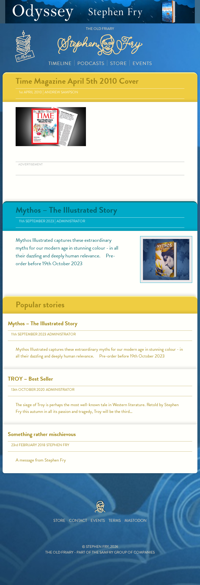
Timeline (60, 63)
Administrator (71, 221)
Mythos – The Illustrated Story (66, 210)
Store (118, 63)
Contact (78, 520)
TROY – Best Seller (30, 378)
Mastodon (135, 520)
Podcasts (90, 63)
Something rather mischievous (42, 434)
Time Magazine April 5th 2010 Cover (77, 81)
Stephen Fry (57, 445)
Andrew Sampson (61, 92)
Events (142, 63)
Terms (115, 520)
